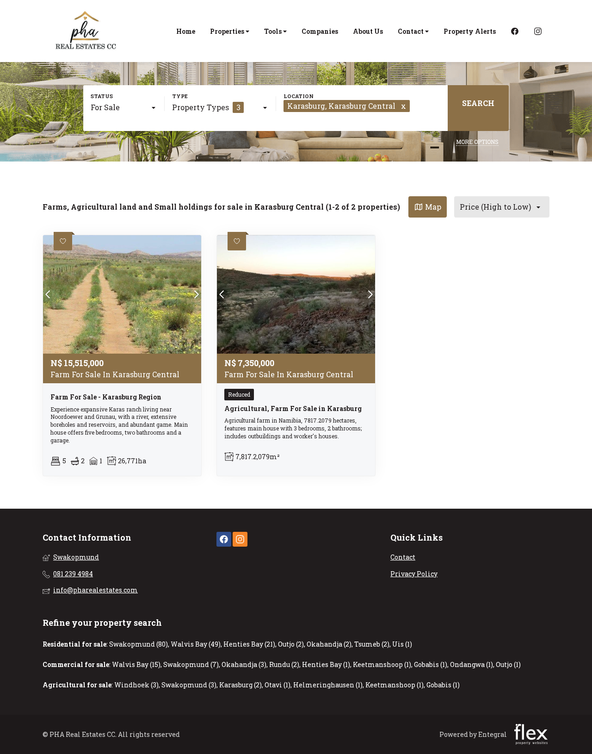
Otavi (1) (277, 684)
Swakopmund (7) (191, 664)
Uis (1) (402, 644)
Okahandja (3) (244, 664)
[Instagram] (537, 31)
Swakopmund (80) (138, 644)
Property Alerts (470, 31)
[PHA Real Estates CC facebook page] (223, 539)
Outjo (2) (291, 644)
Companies (320, 31)
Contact (411, 31)
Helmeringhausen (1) (328, 684)
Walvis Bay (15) (136, 664)
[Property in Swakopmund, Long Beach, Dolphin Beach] (86, 31)
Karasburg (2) (240, 684)
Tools (273, 31)
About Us (368, 31)
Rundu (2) (284, 664)
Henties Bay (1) (326, 664)
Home (185, 31)
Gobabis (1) (430, 664)
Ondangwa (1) (471, 664)
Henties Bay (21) (249, 644)
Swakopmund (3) (188, 684)
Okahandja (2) (329, 644)
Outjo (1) (508, 664)
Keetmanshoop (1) (382, 664)
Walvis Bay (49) (196, 644)
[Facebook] (514, 31)
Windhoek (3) (136, 684)
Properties (228, 31)
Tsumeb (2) (371, 644)
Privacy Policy (414, 573)
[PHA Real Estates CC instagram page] (240, 539)
